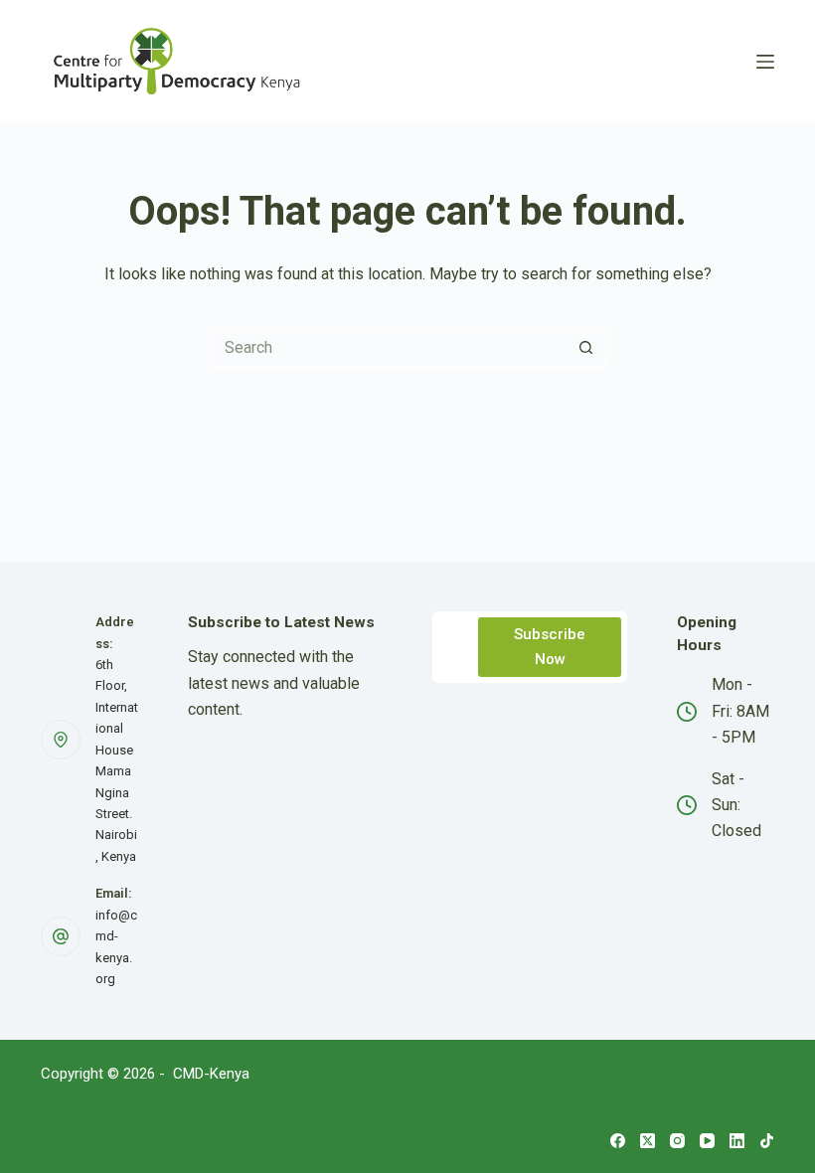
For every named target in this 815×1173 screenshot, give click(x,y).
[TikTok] (766, 1140)
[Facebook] (617, 1140)
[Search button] (586, 347)
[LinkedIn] (737, 1140)
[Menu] (765, 62)
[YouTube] (707, 1140)
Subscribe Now (549, 646)
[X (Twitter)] (647, 1140)
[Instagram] (677, 1140)
